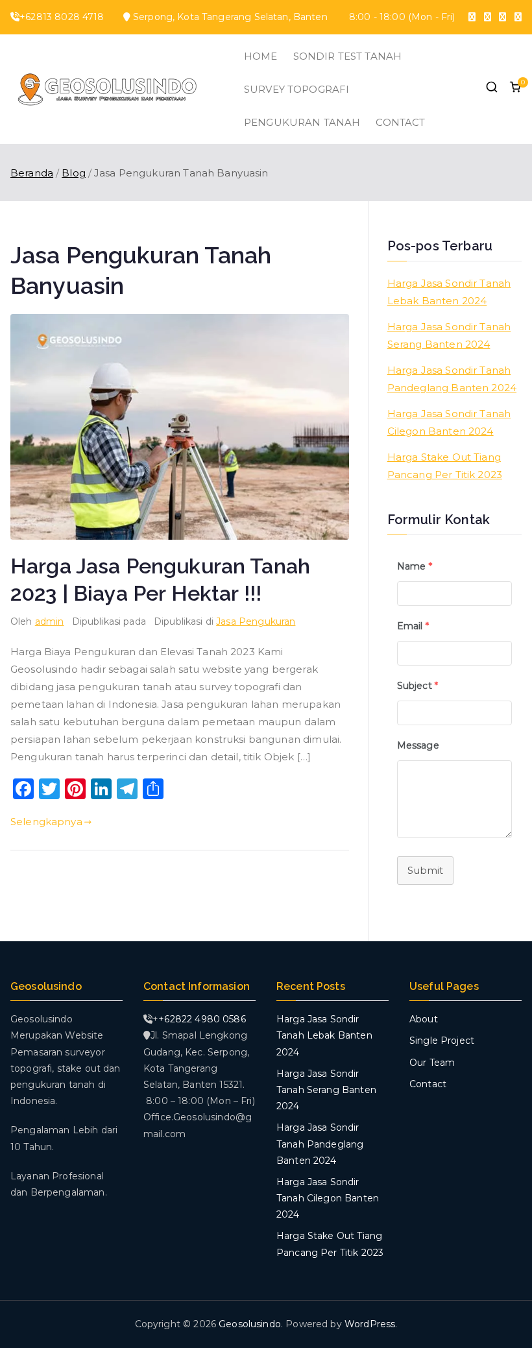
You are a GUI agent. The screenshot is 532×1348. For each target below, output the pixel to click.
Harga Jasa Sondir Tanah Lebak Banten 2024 (449, 292)
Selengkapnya (46, 821)
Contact (427, 1084)
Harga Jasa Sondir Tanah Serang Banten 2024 (449, 335)
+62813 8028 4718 (61, 17)
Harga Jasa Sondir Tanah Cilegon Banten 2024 (449, 422)
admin (49, 621)
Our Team (432, 1062)
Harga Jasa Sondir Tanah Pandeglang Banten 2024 (451, 379)
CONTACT (400, 122)
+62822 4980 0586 (201, 1019)
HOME (261, 56)
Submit (425, 870)
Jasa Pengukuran (255, 621)
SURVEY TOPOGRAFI (296, 89)
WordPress (370, 1324)
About (423, 1019)
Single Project (441, 1040)
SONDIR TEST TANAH (347, 56)
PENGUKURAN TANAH (302, 122)
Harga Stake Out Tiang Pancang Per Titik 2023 (444, 466)
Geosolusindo (250, 1324)
